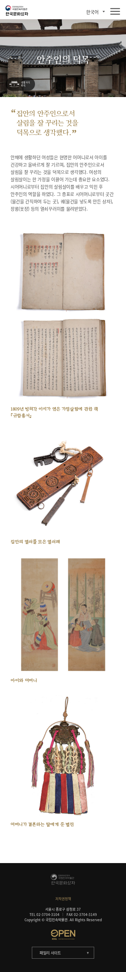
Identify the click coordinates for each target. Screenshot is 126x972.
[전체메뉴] (115, 11)
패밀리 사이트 (50, 953)
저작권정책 (63, 898)
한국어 (92, 11)
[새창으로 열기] (63, 934)
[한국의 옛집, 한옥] (20, 84)
